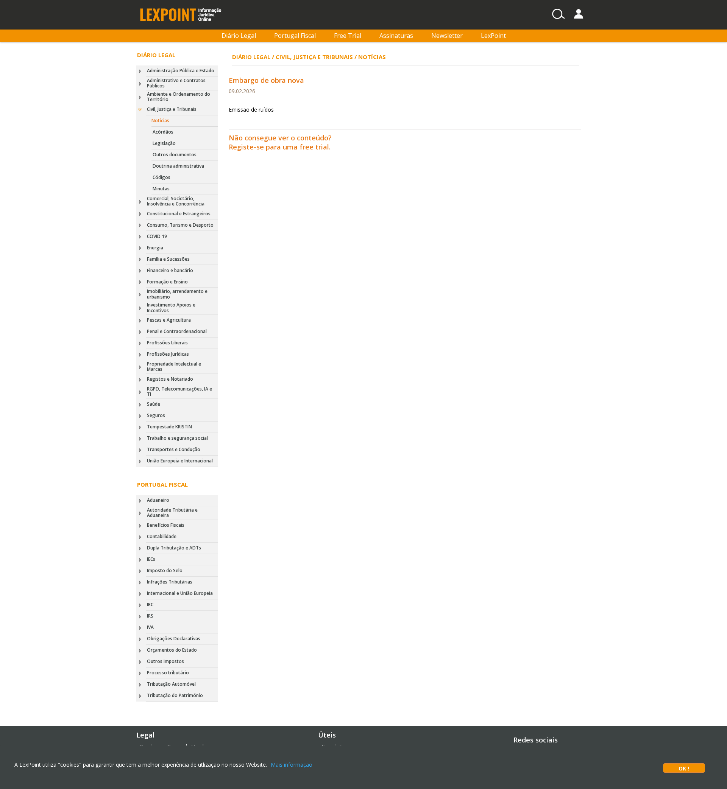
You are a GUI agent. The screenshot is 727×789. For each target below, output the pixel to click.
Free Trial (347, 35)
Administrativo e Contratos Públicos (176, 83)
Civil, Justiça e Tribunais (172, 109)
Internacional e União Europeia (180, 593)
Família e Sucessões (168, 259)
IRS (150, 616)
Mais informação (291, 764)
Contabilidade (161, 536)
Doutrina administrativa (178, 166)
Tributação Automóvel (171, 684)
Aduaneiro (158, 500)
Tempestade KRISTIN (169, 426)
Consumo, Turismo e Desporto (180, 225)
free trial (314, 146)
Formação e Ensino (167, 282)
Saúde (153, 404)
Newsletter (447, 35)
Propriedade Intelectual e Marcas (174, 366)
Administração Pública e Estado (180, 70)
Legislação (164, 143)
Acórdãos (163, 132)
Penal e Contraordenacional (177, 331)
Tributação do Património (175, 695)
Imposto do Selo (165, 570)
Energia (155, 247)
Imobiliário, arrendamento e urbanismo (177, 294)
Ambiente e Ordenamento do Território (178, 97)
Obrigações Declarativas (173, 638)
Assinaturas (396, 35)
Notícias (160, 120)
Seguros (156, 415)
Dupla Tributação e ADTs (174, 548)
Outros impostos (165, 661)
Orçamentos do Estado (172, 650)
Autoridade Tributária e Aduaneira (172, 512)
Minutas (161, 188)
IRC (150, 604)
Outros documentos (175, 154)
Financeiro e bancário (170, 270)
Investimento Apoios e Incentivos (171, 307)
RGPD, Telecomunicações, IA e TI (179, 391)
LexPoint (493, 35)
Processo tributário (168, 672)
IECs (151, 559)
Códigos (161, 177)
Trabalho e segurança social (177, 438)
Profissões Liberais (167, 342)
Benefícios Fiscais (165, 525)
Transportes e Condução (173, 449)
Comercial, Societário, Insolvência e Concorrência (175, 201)
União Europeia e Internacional (180, 461)
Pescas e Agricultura (169, 320)
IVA (150, 627)
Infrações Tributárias (169, 582)
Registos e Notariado (170, 379)
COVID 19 (157, 236)
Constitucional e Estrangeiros (179, 213)
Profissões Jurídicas (168, 354)
